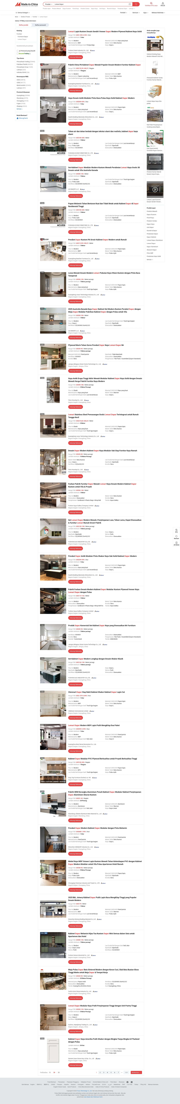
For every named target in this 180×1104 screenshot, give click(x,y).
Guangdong (23, 95)
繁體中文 (46, 1084)
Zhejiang (22, 106)
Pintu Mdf (150, 253)
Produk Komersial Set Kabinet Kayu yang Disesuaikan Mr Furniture (102, 625)
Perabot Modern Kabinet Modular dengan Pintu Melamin (97, 828)
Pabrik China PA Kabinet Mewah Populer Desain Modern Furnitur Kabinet (104, 65)
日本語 (53, 1084)
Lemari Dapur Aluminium (155, 240)
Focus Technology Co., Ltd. (84, 1091)
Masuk (163, 5)
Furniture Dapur (23, 37)
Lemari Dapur (151, 243)
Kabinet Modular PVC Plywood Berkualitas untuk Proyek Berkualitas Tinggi (102, 759)
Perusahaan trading (26, 62)
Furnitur (19, 34)
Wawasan (121, 1082)
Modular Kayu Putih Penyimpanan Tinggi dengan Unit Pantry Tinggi (102, 1006)
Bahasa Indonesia (153, 1084)
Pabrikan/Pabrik (25, 64)
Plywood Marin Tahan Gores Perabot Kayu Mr (96, 345)
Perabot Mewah (56, 8)
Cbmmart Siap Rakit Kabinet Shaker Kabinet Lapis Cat (96, 692)
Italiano (88, 1084)
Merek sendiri (24, 85)
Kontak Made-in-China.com (100, 1082)
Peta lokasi (113, 1082)
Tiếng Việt (143, 1084)
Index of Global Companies (119, 1087)
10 (50, 1072)
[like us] (128, 1082)
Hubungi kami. (23, 118)
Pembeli (122, 13)
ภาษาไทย (129, 1084)
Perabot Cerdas (85, 8)
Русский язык (96, 1084)
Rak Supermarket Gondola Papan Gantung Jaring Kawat (155, 150)
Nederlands (117, 1084)
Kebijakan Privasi (86, 1082)
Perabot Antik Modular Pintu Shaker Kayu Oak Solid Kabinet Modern (102, 556)
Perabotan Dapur (122, 8)
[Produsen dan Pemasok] (26, 4)
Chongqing (22, 101)
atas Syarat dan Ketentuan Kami (93, 1097)
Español (66, 1084)
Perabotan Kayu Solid (154, 256)
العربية (110, 1084)
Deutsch (73, 1084)
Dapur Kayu (94, 8)
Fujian (21, 103)
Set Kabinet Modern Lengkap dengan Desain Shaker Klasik (95, 659)
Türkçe (136, 1084)
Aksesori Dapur (152, 250)
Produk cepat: (47, 8)
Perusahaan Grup (25, 67)
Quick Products (72, 1087)
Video (42, 31)
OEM (21, 80)
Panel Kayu (75, 8)
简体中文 (39, 1084)
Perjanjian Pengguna (73, 1082)
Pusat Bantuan (52, 1082)
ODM (21, 82)
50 (59, 1072)
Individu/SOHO (23, 72)
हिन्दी (123, 1084)
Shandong (22, 98)
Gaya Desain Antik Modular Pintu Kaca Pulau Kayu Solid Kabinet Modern (101, 98)
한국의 (104, 1084)
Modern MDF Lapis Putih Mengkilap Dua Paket (94, 725)
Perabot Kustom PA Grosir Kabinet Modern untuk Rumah (97, 240)
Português (81, 1084)
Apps (145, 13)
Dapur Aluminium (152, 247)
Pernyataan (61, 1082)
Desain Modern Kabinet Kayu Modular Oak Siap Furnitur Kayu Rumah (102, 451)
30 (54, 1072)
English (32, 1084)
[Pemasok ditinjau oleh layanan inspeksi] (26, 51)
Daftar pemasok (40, 25)
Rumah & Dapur (111, 8)
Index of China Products (102, 1087)
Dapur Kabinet (151, 237)
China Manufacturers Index (85, 1087)
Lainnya (21, 70)
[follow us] (131, 1082)
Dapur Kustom (67, 8)
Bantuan (135, 13)
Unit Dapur (102, 8)
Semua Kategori (23, 13)
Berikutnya (135, 1072)
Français (59, 1084)
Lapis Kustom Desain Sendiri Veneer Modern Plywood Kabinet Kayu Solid (105, 31)
